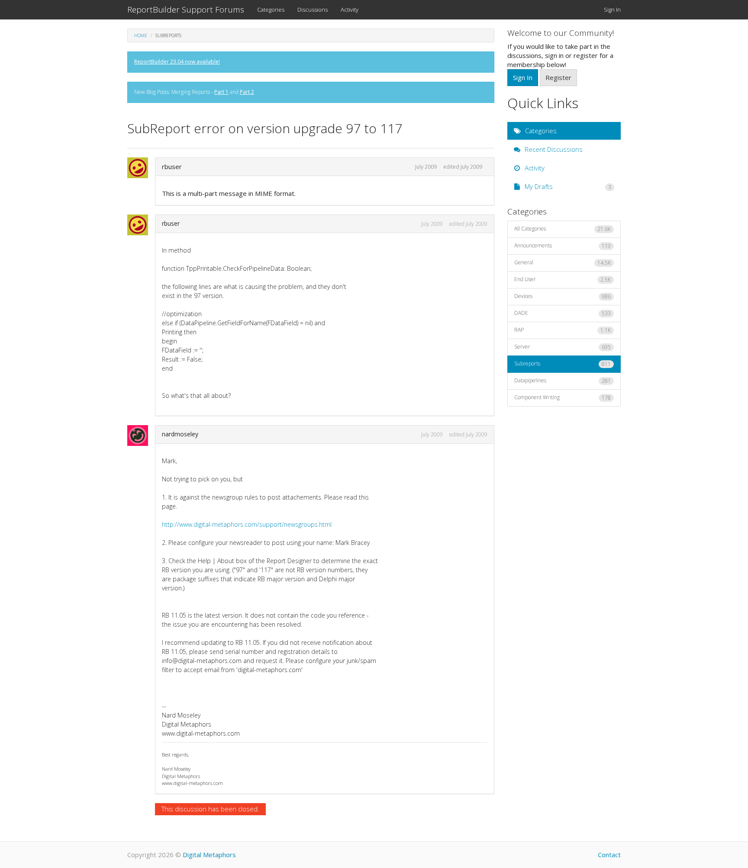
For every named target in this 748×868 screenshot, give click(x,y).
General (562, 262)
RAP (562, 330)
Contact (609, 854)
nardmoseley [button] (180, 434)
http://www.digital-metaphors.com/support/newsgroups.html (247, 524)
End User (562, 279)
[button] (140, 167)
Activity (349, 9)
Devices (562, 296)
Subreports (562, 364)
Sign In (612, 9)
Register (558, 77)
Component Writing (562, 397)
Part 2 (247, 92)
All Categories (562, 229)
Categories (270, 9)
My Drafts (567, 186)
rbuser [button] (172, 166)
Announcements (562, 246)
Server (562, 347)
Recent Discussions (553, 149)
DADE (562, 313)
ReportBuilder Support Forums (185, 9)
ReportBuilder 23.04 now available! (177, 61)
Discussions (312, 9)
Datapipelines (562, 380)
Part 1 (221, 92)
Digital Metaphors (209, 854)
